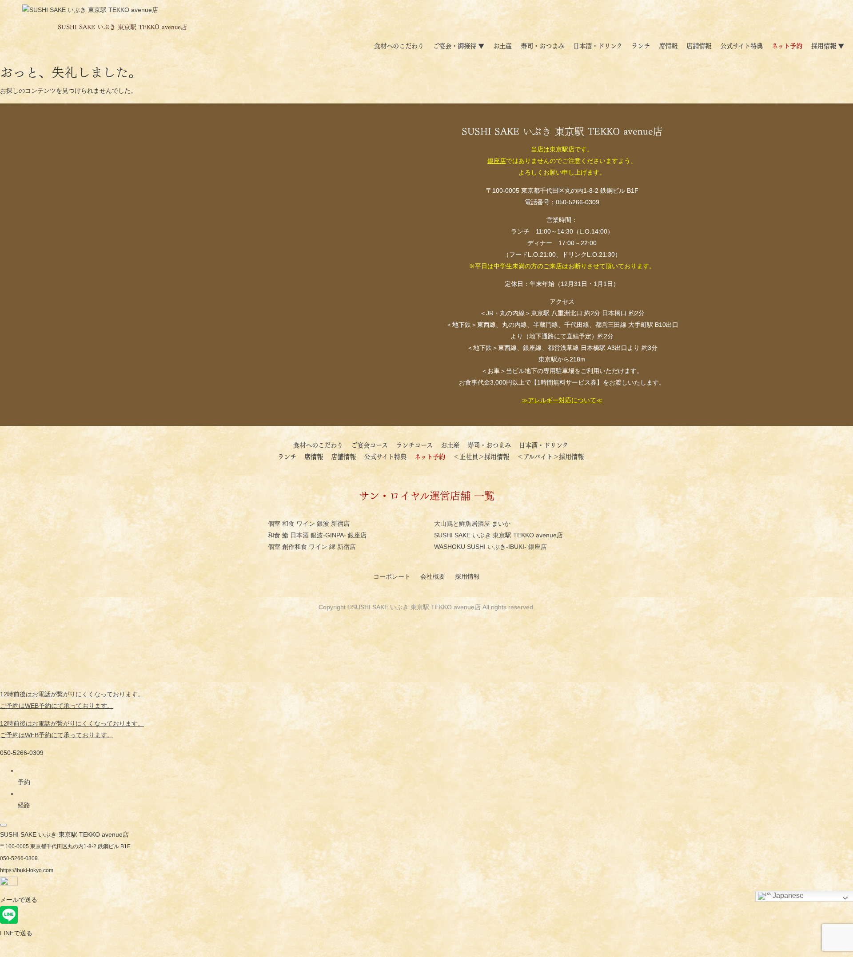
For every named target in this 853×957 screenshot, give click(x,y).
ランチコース (417, 444)
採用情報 (468, 576)
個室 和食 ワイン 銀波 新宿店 (309, 523)
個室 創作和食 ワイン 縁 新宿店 (312, 546)
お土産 (502, 45)
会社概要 (433, 576)
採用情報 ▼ (827, 45)
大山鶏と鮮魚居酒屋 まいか (472, 523)
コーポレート (392, 576)
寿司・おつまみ (542, 45)
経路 (24, 805)
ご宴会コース (372, 444)
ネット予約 (787, 45)
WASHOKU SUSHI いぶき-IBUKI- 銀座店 (490, 546)
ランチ (640, 45)
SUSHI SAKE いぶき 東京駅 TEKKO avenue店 (498, 535)
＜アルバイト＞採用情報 (550, 456)
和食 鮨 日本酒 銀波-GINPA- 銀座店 (317, 535)
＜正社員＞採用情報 (481, 456)
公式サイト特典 (741, 45)
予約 (24, 782)
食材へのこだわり (399, 45)
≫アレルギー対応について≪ (562, 400)
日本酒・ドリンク (597, 45)
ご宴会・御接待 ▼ (458, 45)
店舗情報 (698, 45)
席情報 (668, 45)
